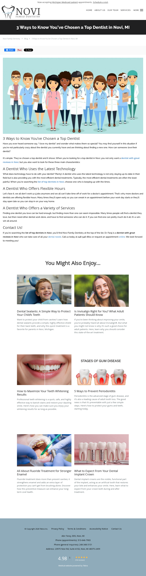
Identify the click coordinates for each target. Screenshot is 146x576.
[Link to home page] (32, 12)
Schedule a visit (100, 2)
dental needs (54, 237)
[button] (141, 10)
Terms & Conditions (76, 528)
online (121, 237)
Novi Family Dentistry (11, 38)
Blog (26, 38)
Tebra (85, 565)
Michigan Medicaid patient (65, 2)
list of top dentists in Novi (51, 181)
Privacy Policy (57, 528)
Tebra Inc (43, 529)
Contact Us (116, 528)
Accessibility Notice (99, 528)
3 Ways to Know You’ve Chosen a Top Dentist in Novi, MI (55, 38)
